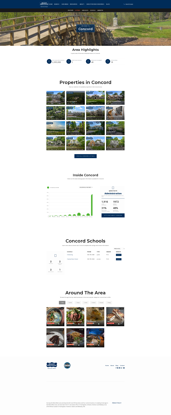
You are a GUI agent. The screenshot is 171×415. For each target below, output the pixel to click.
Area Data (85, 10)
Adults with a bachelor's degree (106, 211)
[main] (85, 184)
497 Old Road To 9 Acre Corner (114, 117)
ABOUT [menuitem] (82, 4)
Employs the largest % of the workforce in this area (112, 196)
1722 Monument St (91, 102)
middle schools (51, 271)
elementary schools (60, 264)
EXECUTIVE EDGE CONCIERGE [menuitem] (95, 4)
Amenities (100, 10)
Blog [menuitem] (117, 365)
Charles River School (72, 259)
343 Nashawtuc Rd (71, 117)
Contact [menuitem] (122, 365)
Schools (92, 10)
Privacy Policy (116, 403)
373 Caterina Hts (91, 132)
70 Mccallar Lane (91, 117)
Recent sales (76, 60)
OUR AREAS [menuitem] (65, 4)
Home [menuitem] (107, 365)
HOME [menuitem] (51, 4)
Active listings (114, 60)
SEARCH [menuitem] (56, 4)
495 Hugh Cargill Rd (72, 102)
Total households (104, 204)
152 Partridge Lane (72, 147)
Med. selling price (58, 60)
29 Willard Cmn (51, 117)
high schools (60, 271)
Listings (77, 10)
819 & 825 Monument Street (114, 102)
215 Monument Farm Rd (73, 132)
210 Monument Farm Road (53, 102)
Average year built (115, 204)
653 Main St (90, 147)
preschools (51, 263)
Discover (70, 10)
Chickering (70, 254)
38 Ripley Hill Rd (111, 132)
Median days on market (96, 60)
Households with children (116, 211)
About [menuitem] (112, 365)
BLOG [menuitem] (108, 4)
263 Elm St (109, 147)
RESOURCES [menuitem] (73, 4)
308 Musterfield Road (52, 147)
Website (119, 254)
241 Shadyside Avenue (52, 132)
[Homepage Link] (58, 365)
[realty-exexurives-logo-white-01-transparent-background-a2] (44, 4)
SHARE (62, 308)
